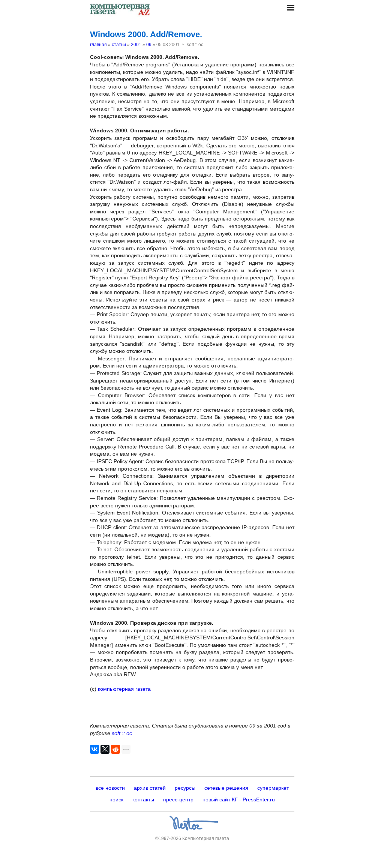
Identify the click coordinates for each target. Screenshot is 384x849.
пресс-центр (178, 799)
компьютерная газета (123, 689)
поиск (116, 799)
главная (98, 44)
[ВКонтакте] (94, 749)
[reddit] (115, 749)
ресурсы (185, 788)
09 (149, 44)
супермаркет (273, 788)
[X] (105, 749)
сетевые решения (226, 788)
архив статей (150, 788)
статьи (119, 44)
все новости (110, 788)
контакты (143, 799)
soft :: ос (122, 733)
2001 (136, 44)
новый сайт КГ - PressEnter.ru (238, 799)
